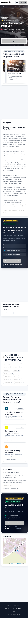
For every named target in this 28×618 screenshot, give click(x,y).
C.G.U (15, 608)
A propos (8, 605)
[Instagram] (14, 611)
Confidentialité (8, 608)
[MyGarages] (7, 2)
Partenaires (15, 605)
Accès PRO (21, 608)
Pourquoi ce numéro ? (8, 485)
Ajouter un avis (8, 313)
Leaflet (11, 563)
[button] (14, 550)
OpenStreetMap (18, 563)
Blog (21, 605)
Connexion (23, 2)
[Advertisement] (14, 102)
